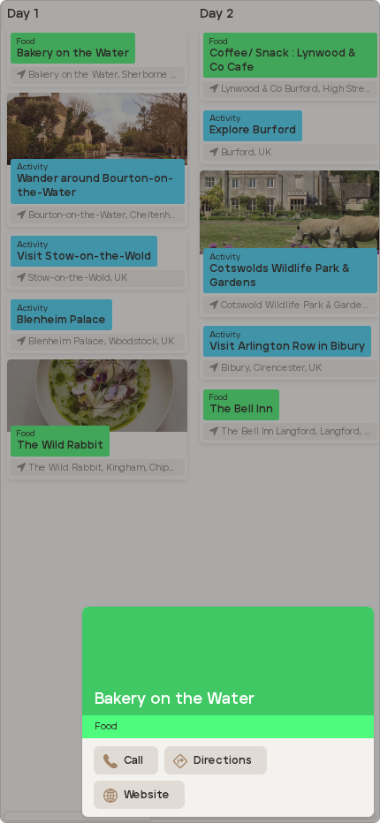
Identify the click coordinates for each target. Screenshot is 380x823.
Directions (223, 760)
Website (147, 795)
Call (133, 760)
